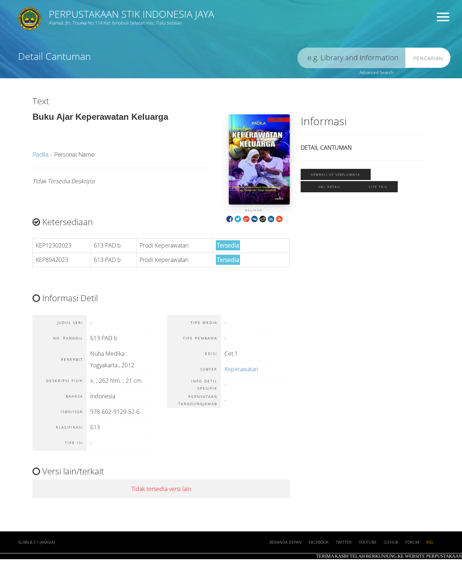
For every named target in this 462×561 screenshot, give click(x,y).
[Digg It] (254, 218)
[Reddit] (263, 218)
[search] (351, 58)
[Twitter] (238, 218)
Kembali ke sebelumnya (335, 174)
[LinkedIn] (271, 218)
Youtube (367, 542)
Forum (412, 542)
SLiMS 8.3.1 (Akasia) (36, 542)
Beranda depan (285, 542)
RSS (429, 542)
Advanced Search (376, 72)
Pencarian (428, 58)
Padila (40, 154)
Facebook (318, 542)
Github (391, 542)
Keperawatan (241, 369)
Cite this (378, 187)
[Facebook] (229, 218)
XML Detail (329, 187)
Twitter (344, 542)
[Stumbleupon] (279, 218)
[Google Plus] (246, 218)
